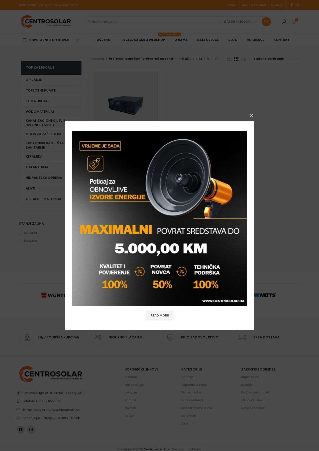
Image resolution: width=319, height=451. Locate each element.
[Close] (252, 115)
